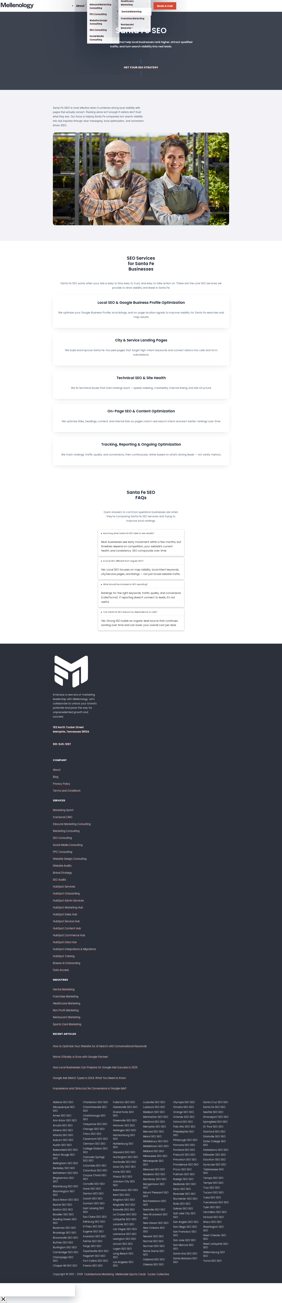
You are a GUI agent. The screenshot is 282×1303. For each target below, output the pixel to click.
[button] (127, 533)
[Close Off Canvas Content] (3, 1299)
